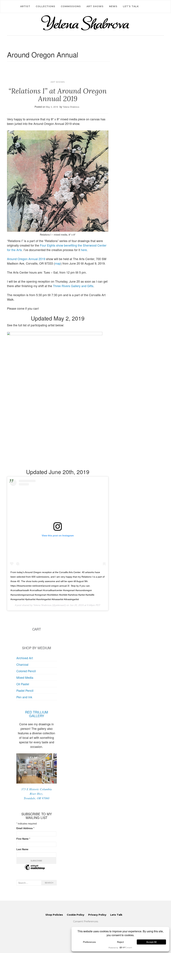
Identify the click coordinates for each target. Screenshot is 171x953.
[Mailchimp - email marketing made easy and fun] (34, 869)
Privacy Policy (97, 914)
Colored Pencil (26, 671)
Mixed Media (24, 677)
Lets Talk (116, 914)
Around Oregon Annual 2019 (26, 259)
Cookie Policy (75, 914)
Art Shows (95, 6)
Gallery (36, 715)
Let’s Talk (131, 6)
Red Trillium (36, 712)
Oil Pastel (22, 684)
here (84, 250)
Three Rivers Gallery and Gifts (73, 286)
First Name (23, 838)
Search (49, 882)
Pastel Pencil (24, 690)
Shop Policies (54, 914)
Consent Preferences (85, 921)
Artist (25, 6)
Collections (45, 6)
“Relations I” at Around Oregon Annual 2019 (58, 94)
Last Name (22, 849)
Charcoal (22, 664)
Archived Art (24, 658)
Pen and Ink (24, 697)
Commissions (71, 6)
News (113, 6)
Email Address (25, 828)
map (58, 263)
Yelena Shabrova (71, 106)
